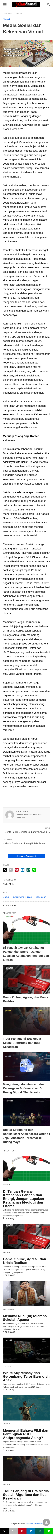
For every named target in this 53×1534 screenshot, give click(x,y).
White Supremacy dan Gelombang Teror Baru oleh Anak (26, 1376)
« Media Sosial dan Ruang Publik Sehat (24, 843)
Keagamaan (9, 1309)
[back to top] (46, 1522)
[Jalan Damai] (26, 4)
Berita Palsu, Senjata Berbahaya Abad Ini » (27, 831)
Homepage (8, 13)
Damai (6, 897)
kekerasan (41, 897)
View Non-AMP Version (34, 1524)
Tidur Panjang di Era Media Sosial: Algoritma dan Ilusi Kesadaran (22, 1042)
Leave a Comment (26, 856)
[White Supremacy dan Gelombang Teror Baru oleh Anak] (26, 1350)
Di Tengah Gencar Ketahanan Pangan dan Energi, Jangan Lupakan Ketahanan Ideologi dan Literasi (23, 1198)
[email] (13, 1531)
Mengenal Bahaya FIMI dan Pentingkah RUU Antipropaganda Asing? (25, 1434)
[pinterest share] (17, 870)
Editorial (8, 1424)
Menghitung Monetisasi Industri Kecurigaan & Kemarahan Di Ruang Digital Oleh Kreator (25, 1088)
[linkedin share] (22, 870)
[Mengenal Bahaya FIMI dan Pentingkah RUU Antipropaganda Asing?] (26, 1407)
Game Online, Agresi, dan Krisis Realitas (24, 1261)
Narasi (19, 13)
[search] (48, 4)
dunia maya (18, 897)
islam (29, 897)
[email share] (11, 870)
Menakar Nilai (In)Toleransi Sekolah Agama (25, 1318)
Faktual (7, 1366)
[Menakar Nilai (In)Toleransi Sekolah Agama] (26, 1293)
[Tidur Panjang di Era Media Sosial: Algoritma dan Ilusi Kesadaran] (26, 1021)
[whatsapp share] (28, 870)
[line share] (34, 870)
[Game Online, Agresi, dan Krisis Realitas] (26, 979)
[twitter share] (5, 870)
